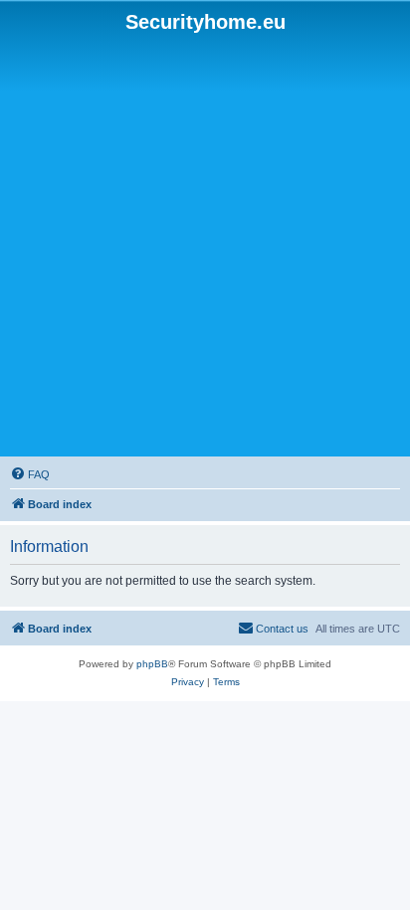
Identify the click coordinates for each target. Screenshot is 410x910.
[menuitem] (30, 474)
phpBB (152, 663)
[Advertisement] (205, 246)
